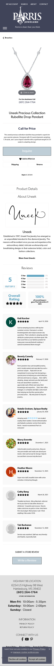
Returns (40, 165)
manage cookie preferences (26, 652)
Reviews (27, 268)
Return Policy (27, 627)
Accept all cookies (37, 659)
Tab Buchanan (24, 525)
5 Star (23, 276)
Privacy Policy (26, 624)
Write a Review (27, 560)
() (46, 276)
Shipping (15, 165)
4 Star (23, 279)
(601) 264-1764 (27, 102)
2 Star (23, 284)
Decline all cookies (17, 659)
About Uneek (27, 197)
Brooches (8, 38)
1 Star (23, 287)
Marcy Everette (24, 440)
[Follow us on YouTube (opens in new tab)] (27, 639)
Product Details (27, 189)
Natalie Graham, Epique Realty (32, 409)
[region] (27, 71)
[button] (12, 4)
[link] (43, 4)
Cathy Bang (23, 492)
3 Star (23, 282)
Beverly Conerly (25, 357)
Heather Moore (24, 468)
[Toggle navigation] (5, 28)
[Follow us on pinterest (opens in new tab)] (31, 639)
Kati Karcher (23, 319)
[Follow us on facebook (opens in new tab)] (22, 639)
